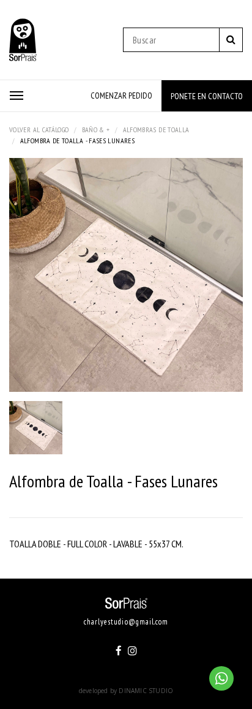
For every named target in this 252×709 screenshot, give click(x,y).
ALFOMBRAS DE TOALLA (156, 129)
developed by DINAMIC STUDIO (126, 690)
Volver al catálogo (39, 129)
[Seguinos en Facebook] (119, 650)
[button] (16, 95)
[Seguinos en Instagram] (132, 650)
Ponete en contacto (207, 96)
